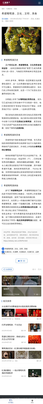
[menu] (39, 3)
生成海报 (8, 269)
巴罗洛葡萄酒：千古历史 (12, 325)
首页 (3, 9)
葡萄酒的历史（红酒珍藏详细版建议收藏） (19, 348)
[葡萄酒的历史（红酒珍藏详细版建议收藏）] (21, 355)
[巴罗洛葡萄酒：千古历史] (34, 327)
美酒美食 (17, 319)
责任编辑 (5, 19)
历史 (32, 19)
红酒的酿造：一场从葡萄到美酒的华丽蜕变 (14, 371)
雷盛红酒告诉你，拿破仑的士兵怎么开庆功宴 (14, 337)
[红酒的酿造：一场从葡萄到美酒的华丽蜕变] (34, 373)
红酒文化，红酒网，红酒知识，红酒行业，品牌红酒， (20, 252)
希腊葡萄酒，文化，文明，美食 (16, 249)
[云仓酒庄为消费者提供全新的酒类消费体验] (21, 313)
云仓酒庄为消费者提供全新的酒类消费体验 (19, 306)
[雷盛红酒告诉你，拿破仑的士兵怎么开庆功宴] (34, 339)
